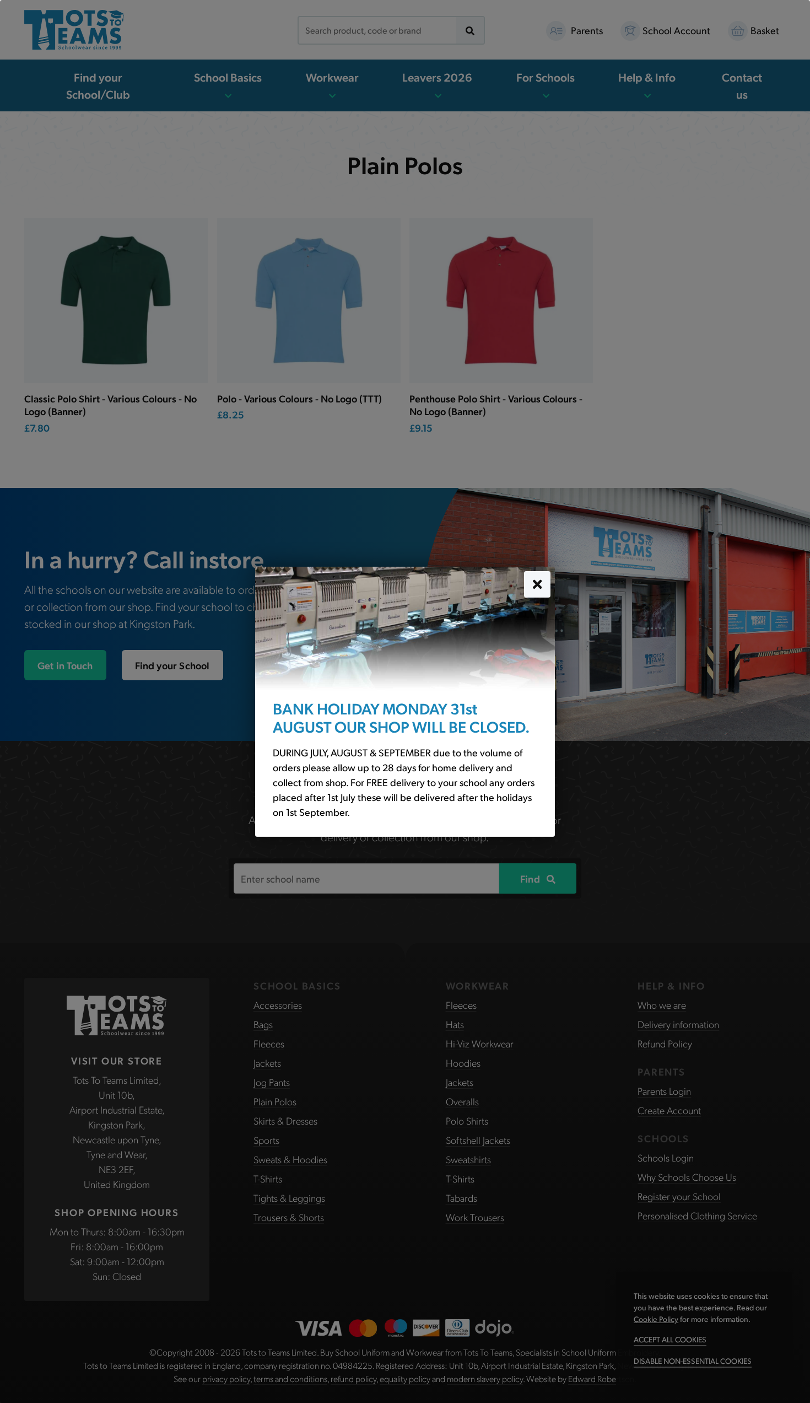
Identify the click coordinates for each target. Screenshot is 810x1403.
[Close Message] (537, 584)
